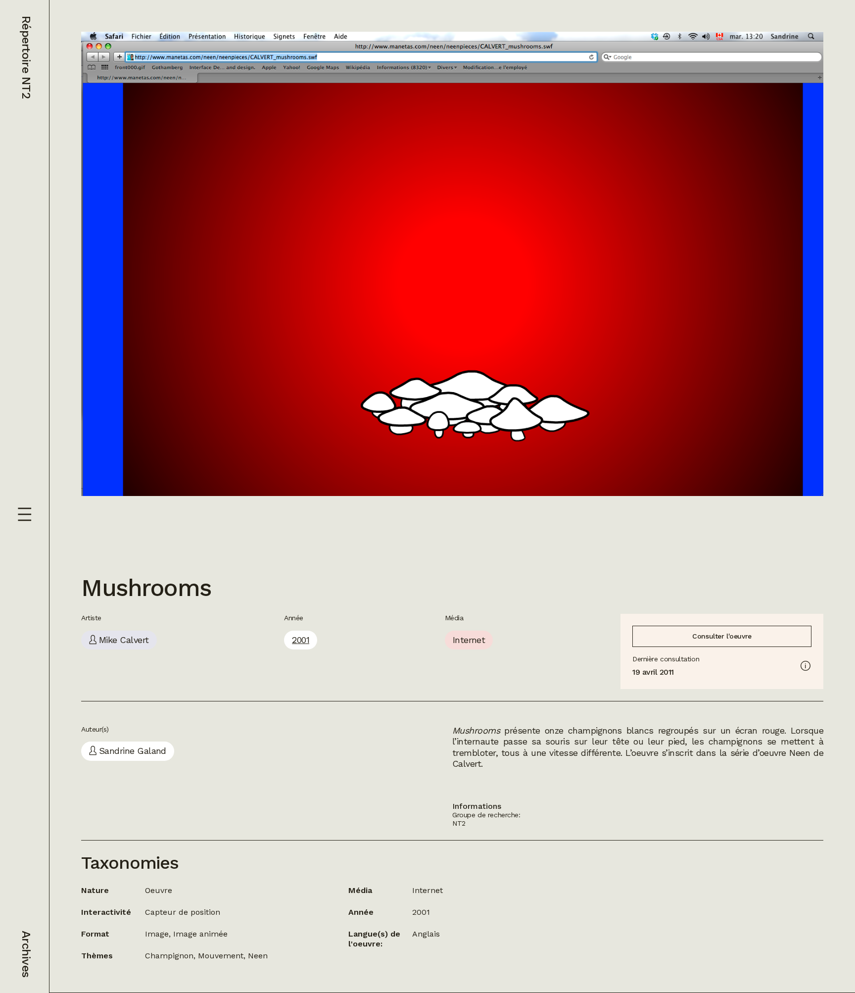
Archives (26, 954)
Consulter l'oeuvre (721, 636)
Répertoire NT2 (26, 57)
